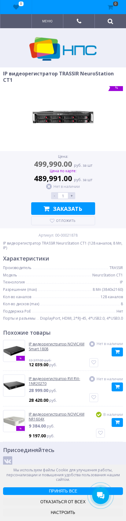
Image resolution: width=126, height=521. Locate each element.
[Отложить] (93, 362)
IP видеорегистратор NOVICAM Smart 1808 (56, 346)
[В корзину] (117, 352)
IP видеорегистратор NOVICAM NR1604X (56, 416)
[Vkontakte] (7, 461)
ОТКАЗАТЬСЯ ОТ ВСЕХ (63, 502)
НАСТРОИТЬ (63, 512)
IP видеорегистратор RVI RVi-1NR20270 (54, 381)
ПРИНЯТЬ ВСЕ (63, 491)
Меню (47, 21)
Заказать (67, 208)
